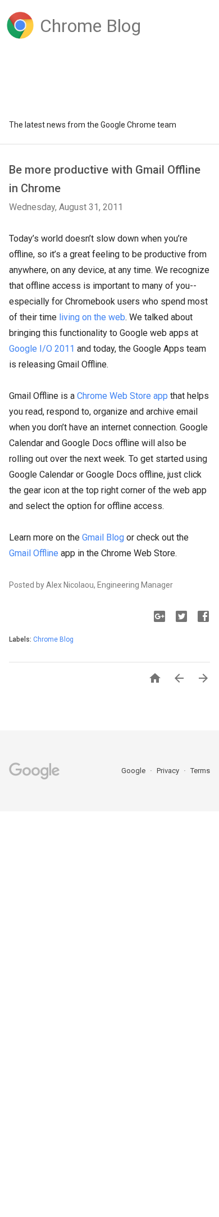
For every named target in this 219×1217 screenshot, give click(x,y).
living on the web (92, 317)
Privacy (169, 770)
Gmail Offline (33, 553)
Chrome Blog (53, 639)
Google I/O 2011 (42, 348)
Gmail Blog (103, 537)
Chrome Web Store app (122, 395)
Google (134, 770)
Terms (200, 770)
